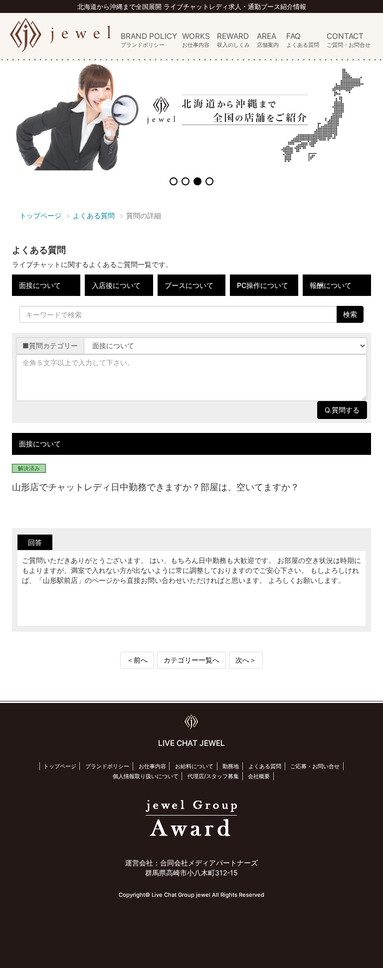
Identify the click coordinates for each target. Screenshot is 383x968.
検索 (350, 314)
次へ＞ (245, 660)
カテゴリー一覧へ (191, 660)
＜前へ (137, 660)
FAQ (302, 40)
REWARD (233, 40)
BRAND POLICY (149, 40)
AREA (268, 40)
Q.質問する (342, 410)
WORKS (196, 40)
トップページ (40, 215)
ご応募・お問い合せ (315, 766)
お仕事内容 (152, 766)
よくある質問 (94, 215)
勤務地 (230, 766)
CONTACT (349, 40)
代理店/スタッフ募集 (213, 776)
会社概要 (259, 776)
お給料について (194, 766)
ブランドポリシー (107, 766)
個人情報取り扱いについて (146, 776)
